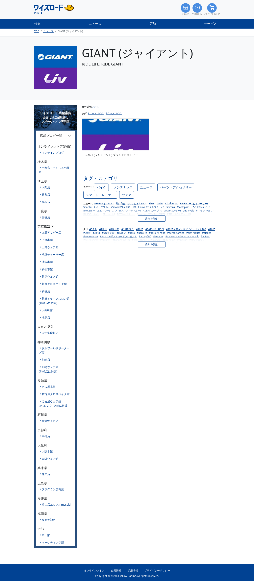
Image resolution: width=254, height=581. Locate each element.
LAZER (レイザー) (200, 207)
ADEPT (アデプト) (152, 210)
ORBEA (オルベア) (104, 203)
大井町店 (47, 310)
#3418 (96, 233)
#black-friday (196, 240)
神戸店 (46, 474)
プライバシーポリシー (157, 570)
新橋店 (46, 291)
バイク (96, 106)
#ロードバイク (96, 113)
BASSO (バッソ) (91, 214)
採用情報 (133, 570)
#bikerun (182, 240)
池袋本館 (47, 262)
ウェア (126, 195)
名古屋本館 (49, 387)
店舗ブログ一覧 (51, 135)
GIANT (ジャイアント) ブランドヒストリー (111, 155)
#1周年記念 (127, 229)
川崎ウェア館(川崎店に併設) (48, 369)
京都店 (46, 436)
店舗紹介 (186, 14)
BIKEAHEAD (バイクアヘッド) (175, 214)
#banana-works (121, 240)
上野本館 (47, 240)
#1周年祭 (114, 229)
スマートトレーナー (100, 195)
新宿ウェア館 (50, 276)
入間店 (46, 187)
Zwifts (160, 203)
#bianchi (155, 240)
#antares (158, 236)
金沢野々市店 (50, 421)
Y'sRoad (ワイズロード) (123, 207)
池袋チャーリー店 (53, 254)
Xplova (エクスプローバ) (151, 207)
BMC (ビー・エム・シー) (96, 210)
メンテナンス (123, 187)
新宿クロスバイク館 (54, 284)
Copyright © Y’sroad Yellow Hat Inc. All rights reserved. (127, 576)
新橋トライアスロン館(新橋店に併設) (54, 301)
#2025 (211, 229)
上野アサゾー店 (51, 232)
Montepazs (183, 207)
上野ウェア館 (50, 247)
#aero (131, 233)
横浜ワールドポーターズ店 (54, 350)
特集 (37, 23)
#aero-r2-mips (157, 233)
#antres (205, 236)
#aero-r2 (142, 233)
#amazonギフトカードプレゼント (118, 236)
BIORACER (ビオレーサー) (194, 203)
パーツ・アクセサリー (176, 187)
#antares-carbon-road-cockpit (182, 236)
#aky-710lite (193, 233)
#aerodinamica (175, 233)
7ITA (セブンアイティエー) (126, 210)
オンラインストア (212, 14)
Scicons (170, 207)
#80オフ (121, 233)
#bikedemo (169, 240)
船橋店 (46, 217)
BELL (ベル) (109, 214)
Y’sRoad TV (197, 14)
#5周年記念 (108, 233)
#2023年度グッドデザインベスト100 (186, 229)
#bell (135, 240)
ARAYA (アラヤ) (172, 210)
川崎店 (46, 360)
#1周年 (103, 229)
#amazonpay (90, 236)
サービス (210, 23)
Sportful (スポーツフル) (96, 207)
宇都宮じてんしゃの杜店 (54, 170)
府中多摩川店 (50, 333)
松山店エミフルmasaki (56, 504)
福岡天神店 (49, 520)
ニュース (95, 23)
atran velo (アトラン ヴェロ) (198, 210)
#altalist (206, 233)
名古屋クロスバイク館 (55, 394)
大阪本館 (47, 451)
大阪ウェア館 (50, 459)
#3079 (86, 233)
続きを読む (152, 218)
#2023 (139, 229)
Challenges (171, 203)
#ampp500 (145, 236)
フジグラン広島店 (53, 489)
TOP (36, 31)
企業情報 (116, 570)
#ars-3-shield (90, 240)
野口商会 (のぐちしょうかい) (131, 203)
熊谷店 (46, 202)
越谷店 (46, 194)
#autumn (105, 240)
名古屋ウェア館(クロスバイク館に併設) (53, 403)
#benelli (144, 240)
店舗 (152, 23)
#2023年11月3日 (154, 229)
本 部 (46, 535)
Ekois (151, 203)
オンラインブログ (53, 152)
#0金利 (93, 229)
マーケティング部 (53, 542)
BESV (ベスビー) (126, 214)
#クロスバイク (114, 113)
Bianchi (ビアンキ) (147, 214)
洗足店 (46, 317)
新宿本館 (47, 269)
